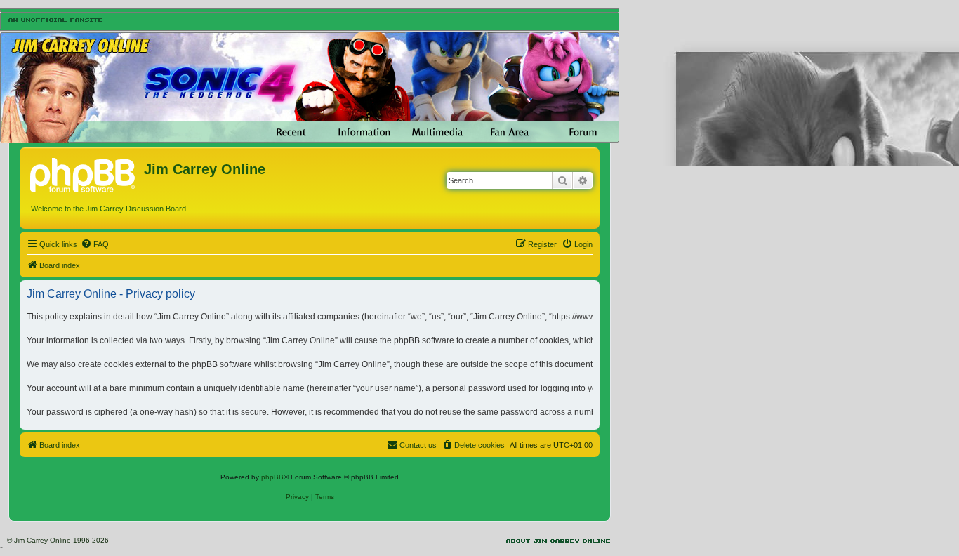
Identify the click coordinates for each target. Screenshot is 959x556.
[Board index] (83, 173)
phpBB (272, 477)
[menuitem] (95, 244)
